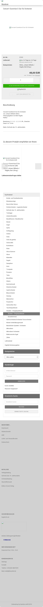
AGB (3, 435)
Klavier (8, 222)
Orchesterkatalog (7, 479)
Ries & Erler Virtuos (12, 204)
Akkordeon (9, 328)
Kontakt (4, 565)
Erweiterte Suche (21, 411)
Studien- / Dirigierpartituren (14, 311)
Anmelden (21, 381)
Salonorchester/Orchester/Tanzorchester (18, 319)
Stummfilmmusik (7, 482)
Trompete (9, 269)
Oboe (8, 254)
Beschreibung (9, 105)
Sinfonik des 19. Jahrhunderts (15, 210)
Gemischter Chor (11, 305)
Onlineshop (14, 604)
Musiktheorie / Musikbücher (14, 219)
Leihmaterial (8, 341)
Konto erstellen (9, 385)
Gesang (8, 296)
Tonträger (9, 213)
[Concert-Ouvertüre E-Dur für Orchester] (21, 27)
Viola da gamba (11, 239)
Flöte (7, 248)
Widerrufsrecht (6, 431)
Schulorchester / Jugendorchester (16, 207)
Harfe (8, 228)
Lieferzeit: (6, 60)
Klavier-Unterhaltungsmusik (14, 322)
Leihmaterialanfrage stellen (11, 175)
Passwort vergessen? (11, 388)
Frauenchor (9, 302)
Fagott (8, 260)
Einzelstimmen (12, 316)
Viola (7, 237)
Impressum (5, 428)
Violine (8, 234)
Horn (7, 266)
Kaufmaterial (8, 195)
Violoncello (9, 242)
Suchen (21, 407)
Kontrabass (9, 245)
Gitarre (8, 281)
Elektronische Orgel (12, 334)
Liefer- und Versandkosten (10, 438)
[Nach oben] (37, 603)
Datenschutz (5, 442)
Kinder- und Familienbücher (14, 198)
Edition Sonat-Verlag (8, 486)
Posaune (9, 272)
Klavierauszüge (11, 201)
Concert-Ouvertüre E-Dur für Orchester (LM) (11, 164)
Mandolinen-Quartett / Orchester (16, 325)
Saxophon (9, 263)
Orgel (8, 225)
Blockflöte (9, 278)
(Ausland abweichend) (25, 62)
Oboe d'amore (10, 251)
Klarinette (9, 257)
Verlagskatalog (6, 472)
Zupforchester (10, 290)
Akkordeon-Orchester (12, 331)
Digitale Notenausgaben (12, 345)
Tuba (7, 275)
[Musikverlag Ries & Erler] (4, 2)
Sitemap (4, 562)
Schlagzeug (10, 231)
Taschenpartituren (11, 308)
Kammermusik (10, 284)
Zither (8, 337)
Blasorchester (10, 293)
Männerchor (10, 299)
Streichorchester (11, 287)
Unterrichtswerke (11, 216)
